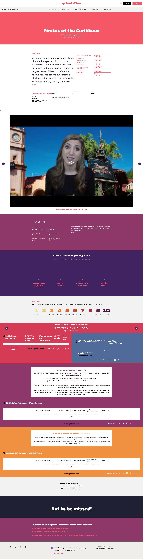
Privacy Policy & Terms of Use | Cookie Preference (105, 548)
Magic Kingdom (77, 35)
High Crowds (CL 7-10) (78, 410)
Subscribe (137, 3)
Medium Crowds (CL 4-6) (62, 410)
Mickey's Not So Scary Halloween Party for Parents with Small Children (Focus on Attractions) (63, 535)
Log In (127, 3)
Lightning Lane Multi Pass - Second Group (40, 101)
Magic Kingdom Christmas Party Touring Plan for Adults (50, 528)
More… (34, 85)
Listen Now (59, 553)
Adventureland (36, 93)
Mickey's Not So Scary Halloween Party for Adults (48, 531)
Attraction (66, 35)
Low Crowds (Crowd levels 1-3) (43, 410)
